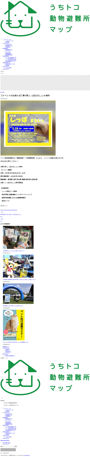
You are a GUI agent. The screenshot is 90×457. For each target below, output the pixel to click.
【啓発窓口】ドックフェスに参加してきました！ (13, 250)
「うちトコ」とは (7, 39)
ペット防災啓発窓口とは (10, 58)
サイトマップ (6, 444)
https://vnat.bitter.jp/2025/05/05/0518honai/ (8, 210)
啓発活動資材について (10, 61)
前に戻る (2, 92)
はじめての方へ (6, 43)
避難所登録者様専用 (4, 440)
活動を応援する (6, 62)
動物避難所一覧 (8, 49)
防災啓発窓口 (6, 56)
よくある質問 (8, 67)
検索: (1, 446)
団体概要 (7, 41)
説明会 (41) (7, 350)
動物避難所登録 (8, 54)
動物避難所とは (8, 45)
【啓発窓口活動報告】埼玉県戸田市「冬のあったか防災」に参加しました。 (19, 279)
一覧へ (1, 218)
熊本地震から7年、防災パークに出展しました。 (11, 214)
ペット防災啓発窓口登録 (10, 59)
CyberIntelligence (26, 455)
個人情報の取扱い (7, 442)
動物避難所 (5, 48)
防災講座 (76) (8, 351)
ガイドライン (8, 50)
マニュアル (7, 52)
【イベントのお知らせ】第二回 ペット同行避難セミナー (15, 342)
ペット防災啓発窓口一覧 (10, 57)
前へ (1, 216)
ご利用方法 (7, 47)
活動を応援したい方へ (10, 63)
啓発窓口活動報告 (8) (10, 355)
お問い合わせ (6, 66)
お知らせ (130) (6, 348)
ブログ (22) (5, 354)
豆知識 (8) (7, 349)
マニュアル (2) (6, 353)
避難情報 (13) (6, 346)
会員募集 (7, 65)
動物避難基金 (8, 53)
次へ (1, 221)
